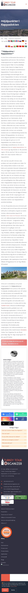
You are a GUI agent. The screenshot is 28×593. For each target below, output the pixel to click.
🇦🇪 (12, 41)
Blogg (2, 559)
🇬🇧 (6, 46)
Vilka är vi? (4, 523)
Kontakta (23, 330)
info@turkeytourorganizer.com (11, 484)
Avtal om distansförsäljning (8, 520)
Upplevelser (4, 554)
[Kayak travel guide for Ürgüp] (14, 532)
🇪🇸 (9, 46)
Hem (2, 542)
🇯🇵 (26, 43)
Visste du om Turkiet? (6, 514)
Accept (5, 590)
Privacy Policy (14, 586)
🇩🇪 (23, 41)
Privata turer (4, 548)
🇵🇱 (12, 46)
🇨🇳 (23, 46)
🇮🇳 (14, 46)
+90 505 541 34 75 (8, 481)
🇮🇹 (14, 41)
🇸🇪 (26, 46)
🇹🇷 (20, 46)
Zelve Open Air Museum (13, 216)
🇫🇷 (17, 41)
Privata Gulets (4, 551)
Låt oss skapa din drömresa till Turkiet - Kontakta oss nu (12, 342)
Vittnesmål (4, 557)
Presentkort (4, 511)
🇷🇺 (20, 41)
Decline (13, 590)
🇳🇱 (9, 41)
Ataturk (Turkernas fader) (7, 509)
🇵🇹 (17, 46)
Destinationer (4, 545)
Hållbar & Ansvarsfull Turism (8, 517)
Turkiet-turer (5, 305)
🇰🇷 (26, 41)
